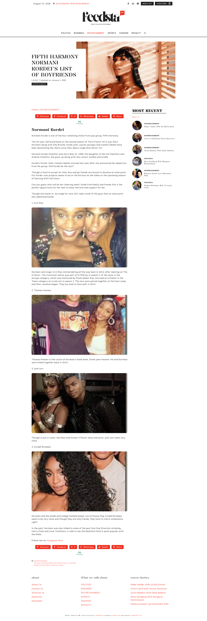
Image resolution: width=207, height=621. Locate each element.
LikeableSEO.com (136, 615)
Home (35, 109)
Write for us (38, 592)
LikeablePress (99, 615)
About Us (37, 584)
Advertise (37, 596)
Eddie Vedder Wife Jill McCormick (159, 126)
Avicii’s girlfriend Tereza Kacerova (159, 138)
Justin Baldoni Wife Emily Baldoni (72, 3)
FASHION (123, 33)
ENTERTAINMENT (95, 33)
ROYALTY (136, 33)
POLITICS (66, 33)
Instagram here (55, 540)
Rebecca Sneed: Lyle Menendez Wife (157, 174)
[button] (145, 33)
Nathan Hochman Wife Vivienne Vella (158, 186)
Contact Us (37, 588)
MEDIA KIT (147, 4)
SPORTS (112, 33)
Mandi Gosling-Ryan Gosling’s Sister (48, 565)
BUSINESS (79, 33)
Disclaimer (37, 601)
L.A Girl (35, 80)
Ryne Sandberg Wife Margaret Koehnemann (157, 162)
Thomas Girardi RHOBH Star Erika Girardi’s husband (55, 563)
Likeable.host (116, 615)
